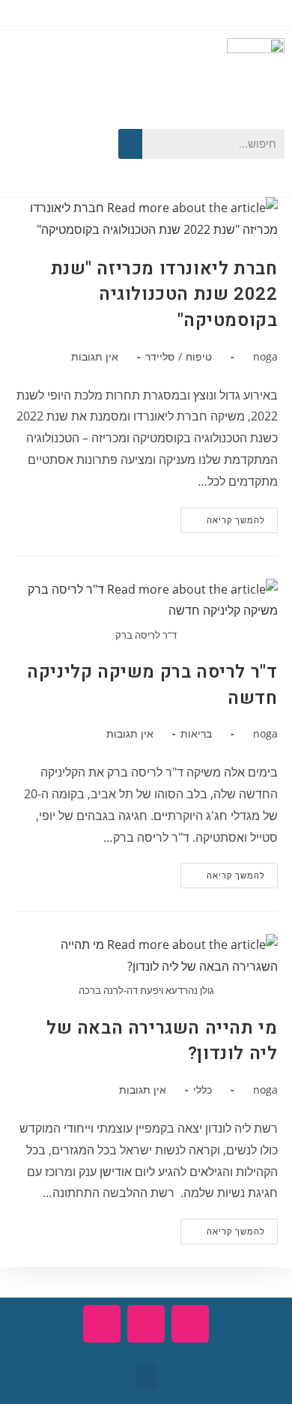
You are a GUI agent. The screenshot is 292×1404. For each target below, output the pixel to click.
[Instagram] (55, 163)
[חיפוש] (130, 144)
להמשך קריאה (222, 516)
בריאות (196, 733)
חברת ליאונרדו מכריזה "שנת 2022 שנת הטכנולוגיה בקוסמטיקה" (164, 295)
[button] (146, 1376)
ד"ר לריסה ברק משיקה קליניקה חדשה (152, 685)
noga (265, 356)
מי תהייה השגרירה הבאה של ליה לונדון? (161, 1041)
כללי (202, 1089)
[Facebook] (77, 117)
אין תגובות (94, 356)
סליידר (159, 356)
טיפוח (199, 356)
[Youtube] (34, 117)
